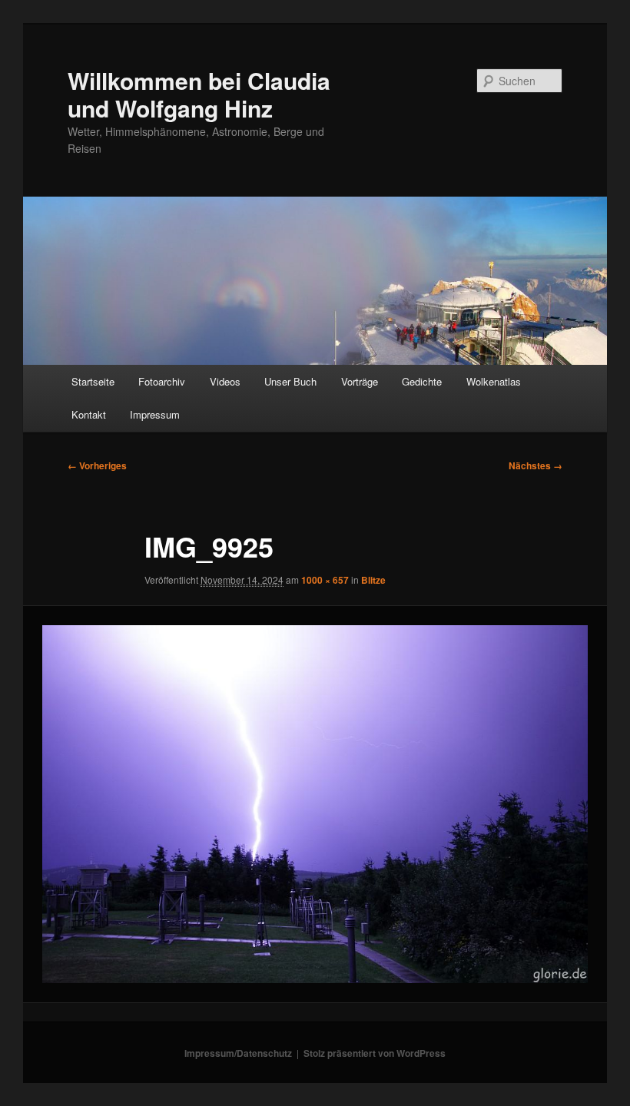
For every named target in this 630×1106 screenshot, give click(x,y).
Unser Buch (290, 381)
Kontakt (88, 414)
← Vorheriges (97, 465)
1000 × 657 (325, 580)
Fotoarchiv (161, 381)
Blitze (373, 580)
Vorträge (359, 381)
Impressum (155, 414)
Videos (225, 381)
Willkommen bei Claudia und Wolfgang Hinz (199, 94)
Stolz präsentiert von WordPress (374, 1053)
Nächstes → (535, 465)
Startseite (92, 381)
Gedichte (422, 381)
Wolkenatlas (493, 381)
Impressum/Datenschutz (238, 1053)
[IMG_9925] (315, 804)
